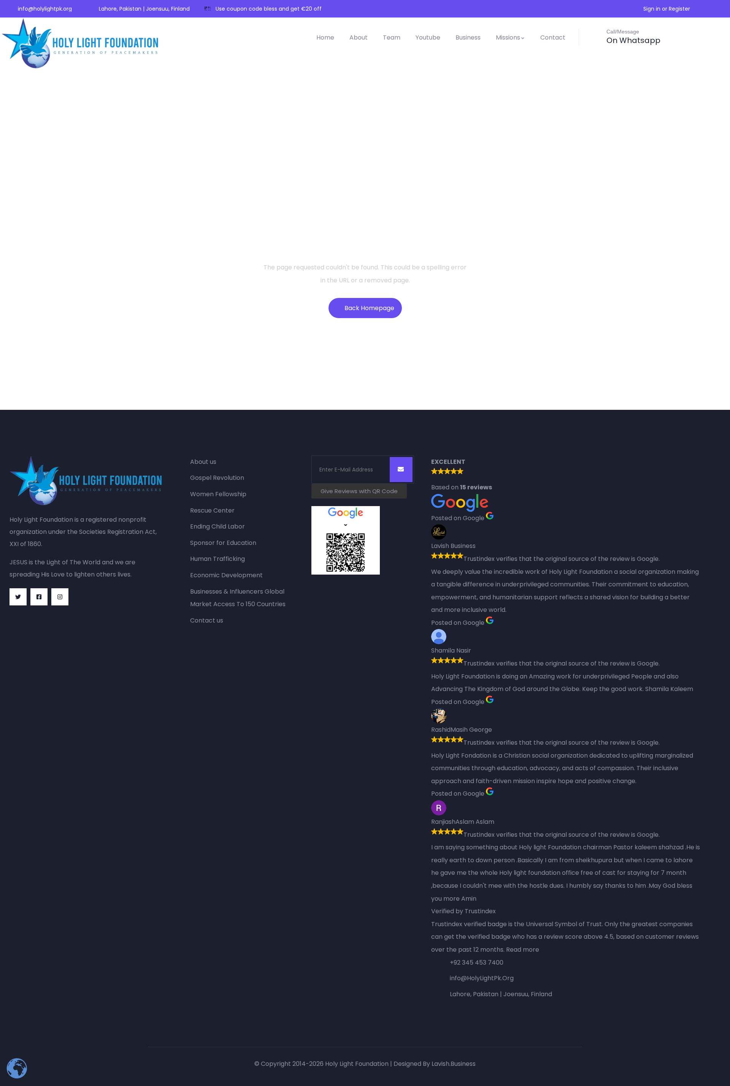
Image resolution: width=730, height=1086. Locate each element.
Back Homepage (369, 308)
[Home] (81, 43)
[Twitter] (18, 596)
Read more (522, 949)
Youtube (428, 37)
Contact (552, 37)
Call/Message (622, 32)
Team (391, 37)
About (358, 37)
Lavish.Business (454, 1063)
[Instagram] (59, 596)
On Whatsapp (633, 40)
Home (325, 37)
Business (468, 37)
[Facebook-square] (39, 596)
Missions (508, 37)
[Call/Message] (595, 36)
